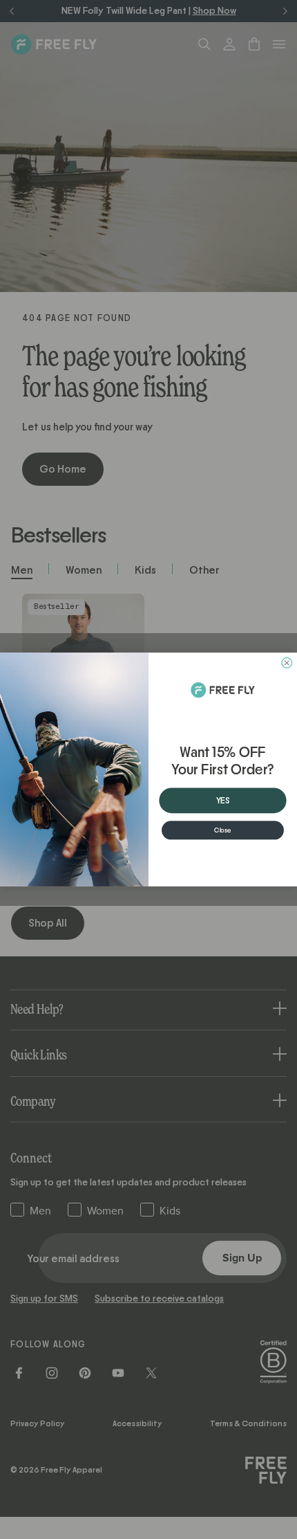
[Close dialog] (287, 662)
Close (222, 830)
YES (223, 800)
